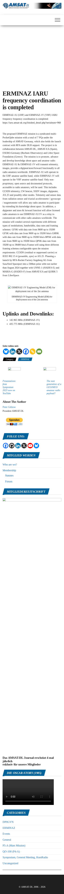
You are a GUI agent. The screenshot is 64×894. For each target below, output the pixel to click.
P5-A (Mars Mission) (14, 845)
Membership (9, 470)
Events (6, 833)
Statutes (9, 475)
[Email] (39, 351)
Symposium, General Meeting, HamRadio (25, 857)
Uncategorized (10, 863)
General (7, 839)
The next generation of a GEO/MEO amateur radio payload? (54, 387)
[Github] (12, 445)
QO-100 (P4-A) (11, 851)
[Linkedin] (13, 351)
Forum (8, 481)
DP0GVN (8, 821)
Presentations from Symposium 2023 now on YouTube (9, 387)
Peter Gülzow (9, 407)
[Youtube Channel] (30, 445)
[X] (19, 351)
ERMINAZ (25, 359)
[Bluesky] (6, 351)
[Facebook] (26, 351)
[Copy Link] (32, 351)
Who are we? (10, 464)
